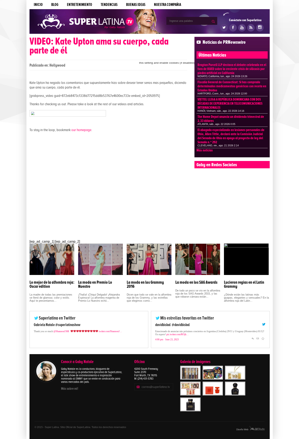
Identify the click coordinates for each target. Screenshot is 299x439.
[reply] (252, 341)
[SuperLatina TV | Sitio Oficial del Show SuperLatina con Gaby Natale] (86, 22)
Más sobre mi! (69, 388)
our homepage (81, 130)
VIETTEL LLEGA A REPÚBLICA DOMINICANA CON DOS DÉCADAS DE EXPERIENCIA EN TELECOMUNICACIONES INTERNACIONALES (230, 103)
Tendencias (109, 4)
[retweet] (257, 341)
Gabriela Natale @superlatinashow (57, 325)
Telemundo (162, 325)
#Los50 (238, 334)
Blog (54, 4)
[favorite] (262, 341)
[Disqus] (108, 187)
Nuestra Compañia (167, 4)
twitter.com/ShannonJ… (110, 331)
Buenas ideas (135, 4)
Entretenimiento (79, 4)
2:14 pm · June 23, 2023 (167, 342)
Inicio (38, 4)
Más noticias (204, 150)
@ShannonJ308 (61, 331)
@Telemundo (180, 325)
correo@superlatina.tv (156, 387)
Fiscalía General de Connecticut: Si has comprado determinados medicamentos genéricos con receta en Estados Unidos (232, 86)
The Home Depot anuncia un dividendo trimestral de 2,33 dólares (231, 119)
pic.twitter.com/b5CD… (166, 337)
